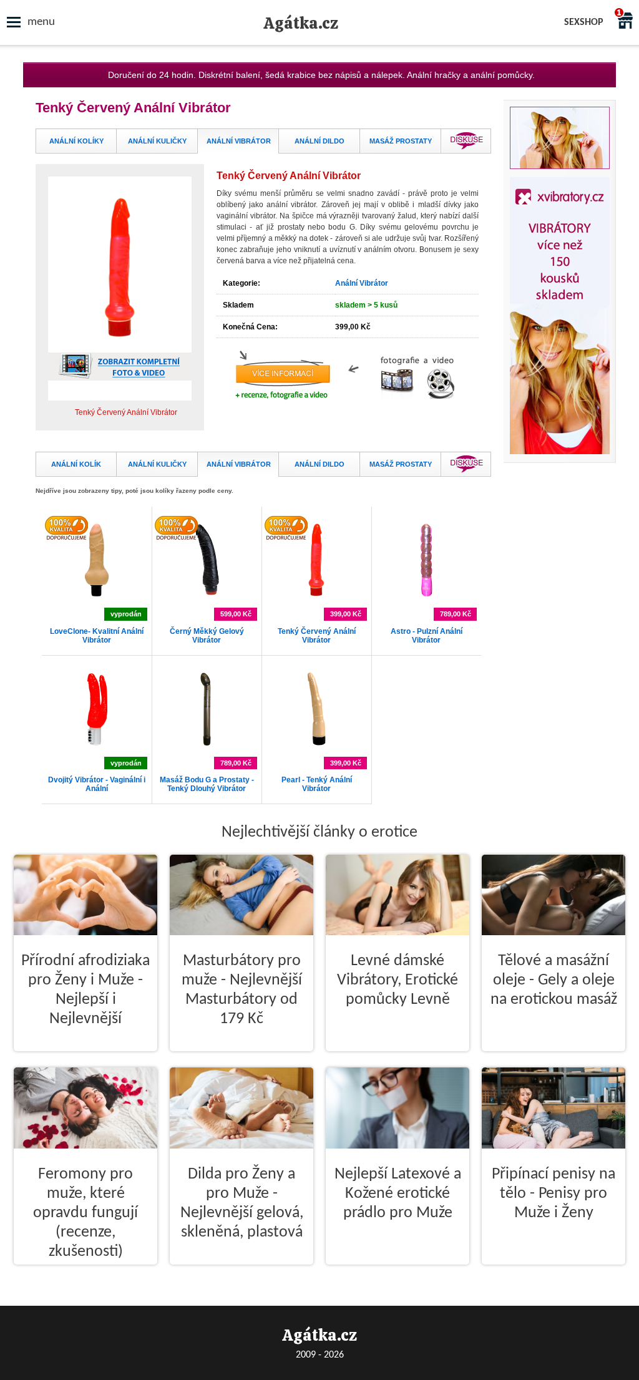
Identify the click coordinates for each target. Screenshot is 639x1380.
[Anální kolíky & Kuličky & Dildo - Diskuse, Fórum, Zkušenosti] (466, 151)
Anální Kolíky (76, 141)
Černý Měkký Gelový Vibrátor (207, 635)
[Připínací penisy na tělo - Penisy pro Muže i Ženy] (554, 1275)
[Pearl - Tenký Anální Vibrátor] (316, 744)
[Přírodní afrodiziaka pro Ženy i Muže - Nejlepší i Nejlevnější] (85, 1061)
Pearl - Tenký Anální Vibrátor (316, 784)
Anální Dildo (319, 141)
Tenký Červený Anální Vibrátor (317, 635)
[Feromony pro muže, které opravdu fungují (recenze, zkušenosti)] (85, 1275)
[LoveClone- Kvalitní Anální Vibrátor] (96, 594)
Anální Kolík (76, 464)
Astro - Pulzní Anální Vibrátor (426, 635)
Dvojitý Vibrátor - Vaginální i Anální (96, 784)
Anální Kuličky (157, 141)
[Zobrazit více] (120, 336)
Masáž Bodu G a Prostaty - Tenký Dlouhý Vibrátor (207, 784)
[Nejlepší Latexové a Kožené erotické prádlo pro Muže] (398, 1275)
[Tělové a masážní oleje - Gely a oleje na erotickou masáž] (554, 1061)
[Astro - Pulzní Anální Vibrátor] (426, 594)
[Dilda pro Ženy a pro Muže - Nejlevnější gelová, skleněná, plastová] (241, 1275)
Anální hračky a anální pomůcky (469, 75)
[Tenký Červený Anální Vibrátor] (316, 594)
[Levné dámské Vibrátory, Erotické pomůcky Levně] (398, 1061)
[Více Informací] (348, 417)
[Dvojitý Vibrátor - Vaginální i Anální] (96, 744)
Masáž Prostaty (400, 141)
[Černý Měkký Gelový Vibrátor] (206, 594)
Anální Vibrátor (239, 141)
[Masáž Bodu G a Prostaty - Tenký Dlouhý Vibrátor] (206, 744)
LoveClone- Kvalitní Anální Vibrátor (97, 635)
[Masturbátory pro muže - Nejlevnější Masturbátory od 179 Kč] (241, 1061)
